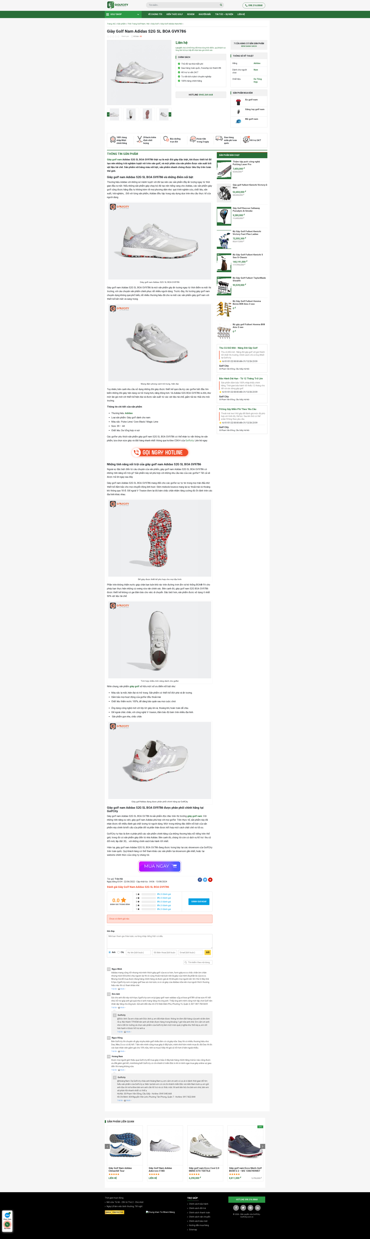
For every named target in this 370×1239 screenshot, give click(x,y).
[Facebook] (200, 880)
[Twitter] (205, 880)
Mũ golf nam (251, 119)
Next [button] (170, 114)
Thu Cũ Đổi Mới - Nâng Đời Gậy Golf (238, 348)
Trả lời (114, 989)
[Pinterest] (210, 880)
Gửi (207, 952)
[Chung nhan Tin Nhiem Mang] (160, 1212)
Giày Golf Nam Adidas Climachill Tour (120, 1169)
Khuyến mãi (205, 14)
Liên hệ (241, 14)
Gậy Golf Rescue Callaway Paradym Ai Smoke (246, 209)
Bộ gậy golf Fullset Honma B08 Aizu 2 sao (249, 326)
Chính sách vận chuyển (199, 1217)
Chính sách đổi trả (197, 1208)
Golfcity (189, 440)
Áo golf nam (251, 99)
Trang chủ (111, 24)
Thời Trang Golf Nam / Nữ (138, 24)
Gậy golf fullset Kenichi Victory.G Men (250, 186)
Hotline (201, 94)
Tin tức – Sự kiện (224, 14)
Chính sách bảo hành (198, 1204)
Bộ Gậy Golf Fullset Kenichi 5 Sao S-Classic (248, 256)
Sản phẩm (121, 24)
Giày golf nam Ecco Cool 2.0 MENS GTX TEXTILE (204, 1169)
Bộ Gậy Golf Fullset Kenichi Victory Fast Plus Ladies (247, 233)
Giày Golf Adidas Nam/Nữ (171, 24)
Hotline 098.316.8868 (247, 1199)
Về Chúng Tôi (155, 14)
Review (190, 14)
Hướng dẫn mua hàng (199, 1225)
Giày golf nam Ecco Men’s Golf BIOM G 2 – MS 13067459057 (245, 1169)
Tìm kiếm (186, 962)
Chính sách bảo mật (198, 1221)
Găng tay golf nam (254, 109)
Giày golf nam (114, 159)
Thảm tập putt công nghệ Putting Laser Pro (246, 163)
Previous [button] (108, 114)
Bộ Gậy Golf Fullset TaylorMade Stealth (249, 279)
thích (122, 989)
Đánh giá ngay (199, 901)
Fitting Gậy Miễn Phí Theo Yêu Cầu (237, 409)
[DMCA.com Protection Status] (114, 1212)
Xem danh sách (249, 46)
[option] (139, 73)
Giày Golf (155, 24)
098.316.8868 (255, 5)
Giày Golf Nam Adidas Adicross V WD (160, 1169)
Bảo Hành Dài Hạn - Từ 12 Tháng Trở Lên (241, 378)
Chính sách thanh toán (199, 1212)
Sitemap (193, 1229)
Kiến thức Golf (174, 14)
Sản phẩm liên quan (120, 1121)
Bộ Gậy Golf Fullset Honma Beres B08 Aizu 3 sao (247, 302)
